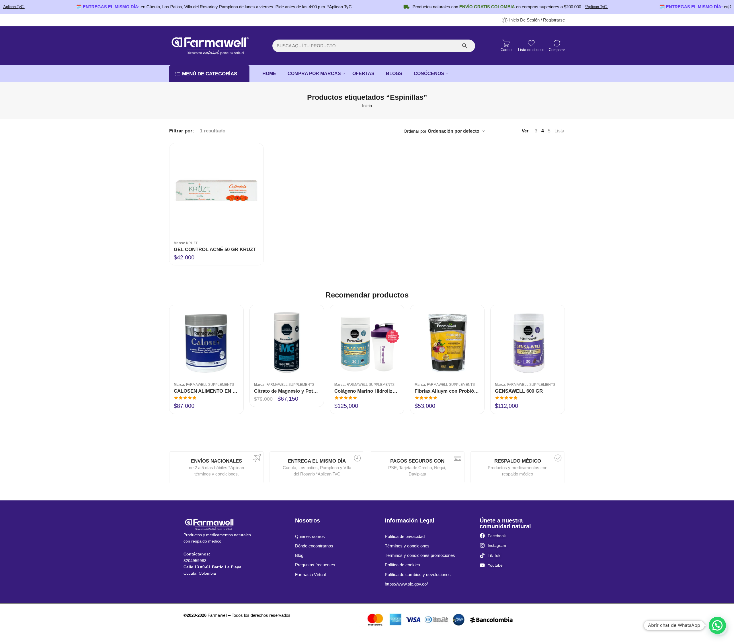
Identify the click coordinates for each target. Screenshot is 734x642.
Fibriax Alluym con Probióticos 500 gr (447, 391)
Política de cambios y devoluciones (418, 574)
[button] (717, 625)
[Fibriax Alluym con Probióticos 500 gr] (447, 342)
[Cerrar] (727, 7)
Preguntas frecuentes (315, 565)
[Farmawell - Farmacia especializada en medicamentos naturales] (209, 46)
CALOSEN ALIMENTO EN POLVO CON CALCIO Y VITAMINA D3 (206, 391)
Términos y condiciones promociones (420, 555)
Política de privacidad (405, 536)
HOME (269, 73)
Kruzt (192, 243)
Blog (299, 555)
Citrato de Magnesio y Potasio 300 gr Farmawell (286, 391)
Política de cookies (402, 565)
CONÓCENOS (429, 73)
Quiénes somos (310, 536)
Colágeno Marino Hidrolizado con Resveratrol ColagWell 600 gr (367, 391)
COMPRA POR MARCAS (314, 73)
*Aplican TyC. (574, 7)
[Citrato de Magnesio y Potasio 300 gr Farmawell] (287, 342)
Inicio (367, 105)
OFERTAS (363, 73)
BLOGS (394, 73)
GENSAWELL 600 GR (519, 391)
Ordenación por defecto (453, 131)
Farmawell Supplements (210, 384)
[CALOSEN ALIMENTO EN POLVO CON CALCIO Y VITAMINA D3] (206, 342)
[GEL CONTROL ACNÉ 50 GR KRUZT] (216, 190)
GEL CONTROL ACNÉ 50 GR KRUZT (215, 249)
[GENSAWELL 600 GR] (528, 342)
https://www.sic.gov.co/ (406, 584)
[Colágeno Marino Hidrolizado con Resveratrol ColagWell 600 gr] (367, 342)
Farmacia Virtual (310, 574)
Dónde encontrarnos (314, 546)
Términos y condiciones (407, 546)
